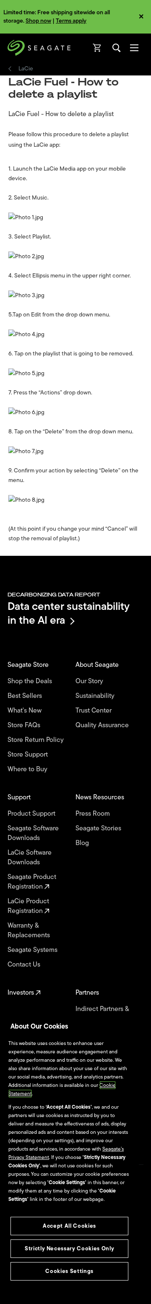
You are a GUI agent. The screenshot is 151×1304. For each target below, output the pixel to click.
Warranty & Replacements (30, 930)
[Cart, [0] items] (97, 48)
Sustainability (96, 696)
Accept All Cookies (69, 1225)
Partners (88, 993)
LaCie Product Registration (28, 906)
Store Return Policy (36, 740)
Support (20, 797)
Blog (83, 843)
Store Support (28, 755)
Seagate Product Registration (32, 882)
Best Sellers (26, 696)
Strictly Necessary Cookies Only (69, 1248)
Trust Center (94, 711)
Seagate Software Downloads (33, 833)
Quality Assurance (103, 725)
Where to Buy (28, 769)
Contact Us (25, 965)
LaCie (25, 68)
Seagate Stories (99, 828)
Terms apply (71, 21)
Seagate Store (29, 665)
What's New (25, 711)
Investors (22, 993)
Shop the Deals (31, 681)
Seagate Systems (33, 950)
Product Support (32, 814)
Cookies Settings (69, 1271)
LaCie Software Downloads (30, 857)
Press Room (94, 814)
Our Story (90, 681)
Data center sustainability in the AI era (69, 613)
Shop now (38, 21)
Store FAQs (25, 725)
